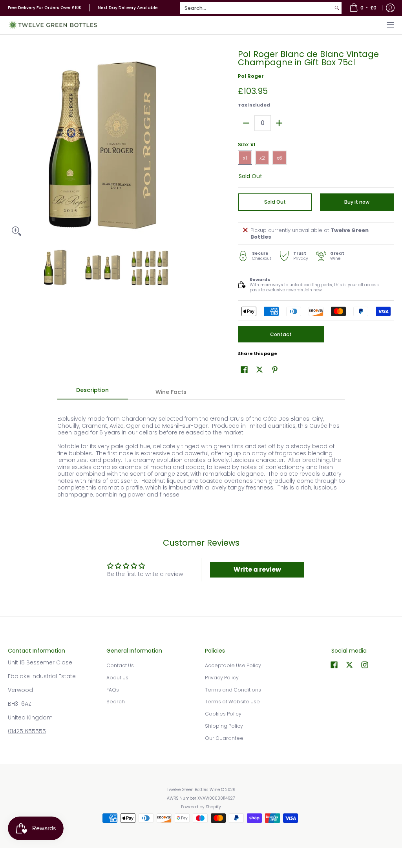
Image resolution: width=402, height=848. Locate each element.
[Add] (279, 123)
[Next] (191, 145)
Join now (313, 290)
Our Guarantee (224, 738)
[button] (244, 369)
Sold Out (275, 202)
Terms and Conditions (233, 689)
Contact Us (120, 665)
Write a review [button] (257, 569)
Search (115, 701)
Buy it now (356, 202)
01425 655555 (27, 731)
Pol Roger (251, 76)
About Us (117, 677)
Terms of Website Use (232, 701)
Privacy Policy (222, 677)
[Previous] (13, 145)
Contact (281, 334)
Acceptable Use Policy (233, 665)
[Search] (337, 7)
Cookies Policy (223, 713)
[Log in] (390, 8)
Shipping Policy (224, 726)
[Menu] (390, 25)
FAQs (112, 689)
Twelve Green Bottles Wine (193, 790)
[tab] (92, 392)
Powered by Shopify (201, 807)
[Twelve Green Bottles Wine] (53, 25)
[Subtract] (246, 123)
